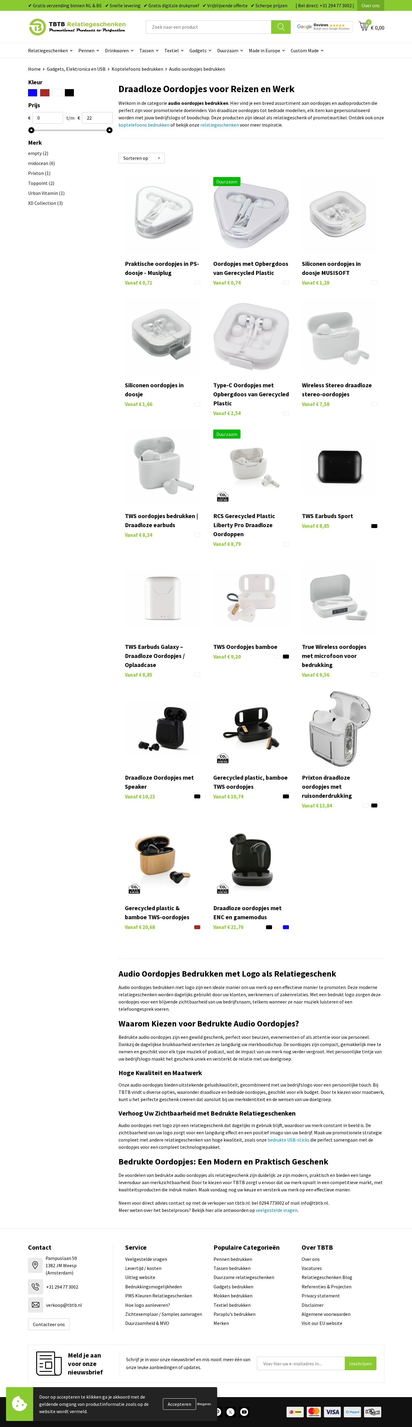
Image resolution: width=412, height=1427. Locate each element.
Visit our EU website (322, 1323)
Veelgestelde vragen (146, 1259)
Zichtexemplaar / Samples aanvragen (163, 1314)
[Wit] (57, 92)
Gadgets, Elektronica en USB (76, 69)
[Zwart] (69, 92)
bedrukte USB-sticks (288, 1140)
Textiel (171, 50)
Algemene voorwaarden (326, 1314)
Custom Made (305, 50)
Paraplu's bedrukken (234, 1314)
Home (34, 69)
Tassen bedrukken (232, 1268)
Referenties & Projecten (326, 1287)
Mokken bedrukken (233, 1296)
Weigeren (204, 1404)
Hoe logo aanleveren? (147, 1305)
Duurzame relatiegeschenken (244, 1277)
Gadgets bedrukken (233, 1287)
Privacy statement (321, 1296)
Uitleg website (140, 1277)
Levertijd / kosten (143, 1268)
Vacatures (312, 1268)
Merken (221, 1323)
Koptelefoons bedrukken (137, 69)
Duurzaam (227, 50)
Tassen (146, 50)
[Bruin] (45, 92)
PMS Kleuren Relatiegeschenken (158, 1296)
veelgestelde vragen (276, 1210)
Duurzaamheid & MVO (147, 1323)
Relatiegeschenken (48, 50)
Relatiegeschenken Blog (327, 1277)
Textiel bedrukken (232, 1305)
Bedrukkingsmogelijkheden (153, 1287)
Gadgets (198, 50)
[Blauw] (33, 92)
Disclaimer (313, 1305)
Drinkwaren (117, 50)
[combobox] (208, 27)
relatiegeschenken (219, 125)
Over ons (371, 5)
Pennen (86, 50)
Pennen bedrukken (233, 1259)
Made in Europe (264, 50)
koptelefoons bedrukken (144, 125)
